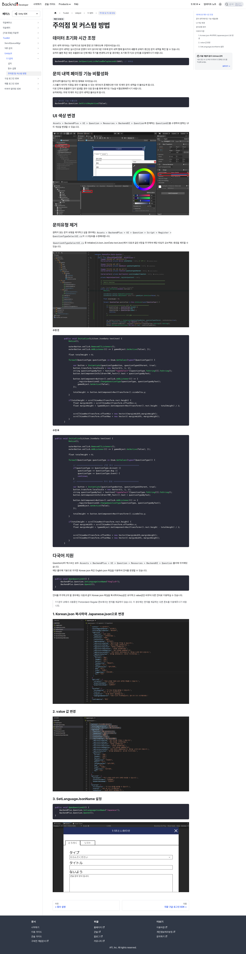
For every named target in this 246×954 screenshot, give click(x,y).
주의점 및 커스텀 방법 (17, 73)
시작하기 (37, 4)
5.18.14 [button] (194, 4)
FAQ (76, 4)
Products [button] (63, 4)
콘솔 (96, 932)
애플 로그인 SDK (12, 83)
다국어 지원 (200, 31)
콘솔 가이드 (50, 4)
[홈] (55, 13)
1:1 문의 (9, 58)
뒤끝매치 (6, 28)
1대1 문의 (8, 48)
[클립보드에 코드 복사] (185, 61)
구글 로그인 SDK (12, 78)
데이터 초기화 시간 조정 (204, 15)
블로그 (97, 936)
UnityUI (8, 53)
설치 (10, 63)
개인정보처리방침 (165, 932)
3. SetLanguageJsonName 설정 (211, 47)
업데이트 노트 (210, 4)
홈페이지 (98, 927)
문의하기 (161, 936)
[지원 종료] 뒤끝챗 (11, 33)
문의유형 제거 (201, 27)
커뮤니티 (98, 941)
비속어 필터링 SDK (13, 89)
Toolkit (6, 38)
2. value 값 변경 (204, 42)
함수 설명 (12, 68)
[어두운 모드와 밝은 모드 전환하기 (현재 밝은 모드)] (220, 4)
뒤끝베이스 (7, 22)
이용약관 (161, 927)
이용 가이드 (36, 932)
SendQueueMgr (13, 43)
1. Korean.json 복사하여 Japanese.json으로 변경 (215, 36)
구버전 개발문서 (38, 941)
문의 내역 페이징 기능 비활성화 (207, 19)
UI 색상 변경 (200, 23)
